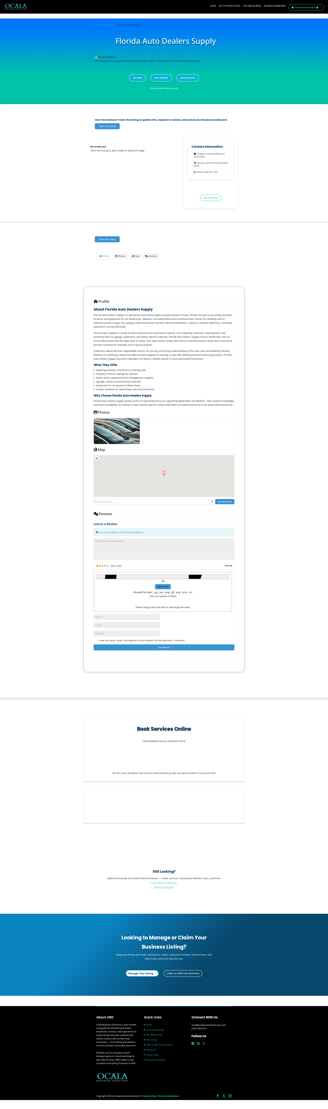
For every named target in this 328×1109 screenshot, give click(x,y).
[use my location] (212, 501)
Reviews (105, 513)
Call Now (137, 77)
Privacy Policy (152, 1054)
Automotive (199, 156)
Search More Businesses (164, 882)
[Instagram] (198, 1043)
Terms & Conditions (155, 1059)
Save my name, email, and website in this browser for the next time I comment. (142, 640)
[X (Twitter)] (203, 1043)
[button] (164, 473)
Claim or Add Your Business (183, 973)
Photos (104, 412)
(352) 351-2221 (211, 172)
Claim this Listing (107, 126)
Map (101, 449)
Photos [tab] (122, 256)
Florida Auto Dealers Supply (165, 41)
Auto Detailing (108, 25)
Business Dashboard (275, 6)
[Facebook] (193, 1043)
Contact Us (151, 1049)
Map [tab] (137, 256)
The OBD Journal (252, 6)
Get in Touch (210, 197)
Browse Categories (164, 887)
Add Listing (151, 1039)
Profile (103, 301)
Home (213, 6)
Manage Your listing (140, 973)
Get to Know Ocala (229, 6)
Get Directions (187, 77)
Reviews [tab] (152, 256)
